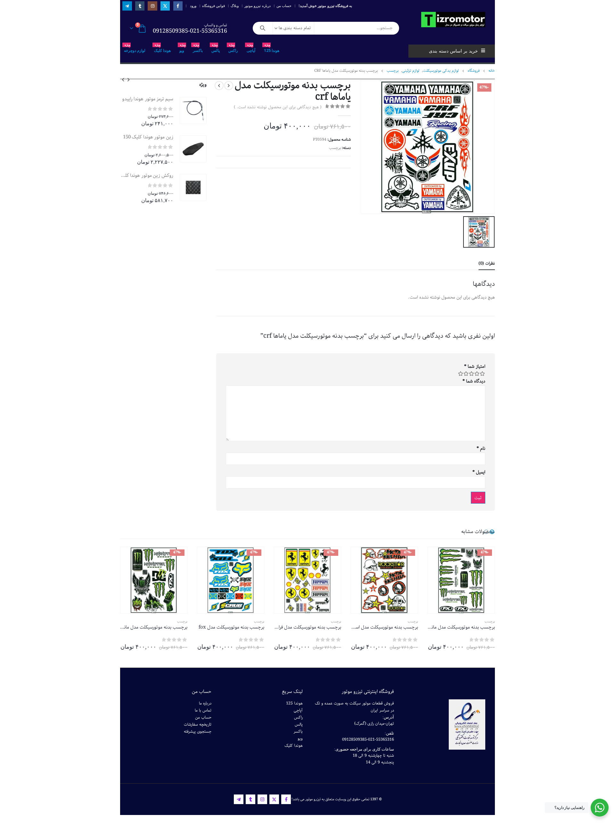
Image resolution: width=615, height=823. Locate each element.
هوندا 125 (271, 49)
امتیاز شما (474, 366)
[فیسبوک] (178, 6)
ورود (193, 6)
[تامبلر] (139, 6)
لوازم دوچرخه (134, 49)
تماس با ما (203, 710)
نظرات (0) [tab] (487, 263)
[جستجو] (263, 28)
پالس (215, 49)
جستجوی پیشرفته (197, 731)
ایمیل (478, 472)
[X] (165, 6)
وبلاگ (235, 6)
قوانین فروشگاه (213, 6)
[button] (128, 79)
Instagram (262, 799)
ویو (182, 49)
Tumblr (250, 799)
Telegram (238, 799)
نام (481, 448)
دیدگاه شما (474, 381)
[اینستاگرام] (152, 6)
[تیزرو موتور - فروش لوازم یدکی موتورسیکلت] (453, 19)
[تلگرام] (127, 6)
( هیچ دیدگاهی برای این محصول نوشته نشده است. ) (277, 107)
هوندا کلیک (162, 49)
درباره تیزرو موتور (257, 6)
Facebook (286, 799)
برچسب (335, 147)
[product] (193, 110)
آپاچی (251, 49)
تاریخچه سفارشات (197, 724)
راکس (233, 49)
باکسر (198, 49)
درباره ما (205, 703)
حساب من (283, 6)
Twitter (274, 799)
